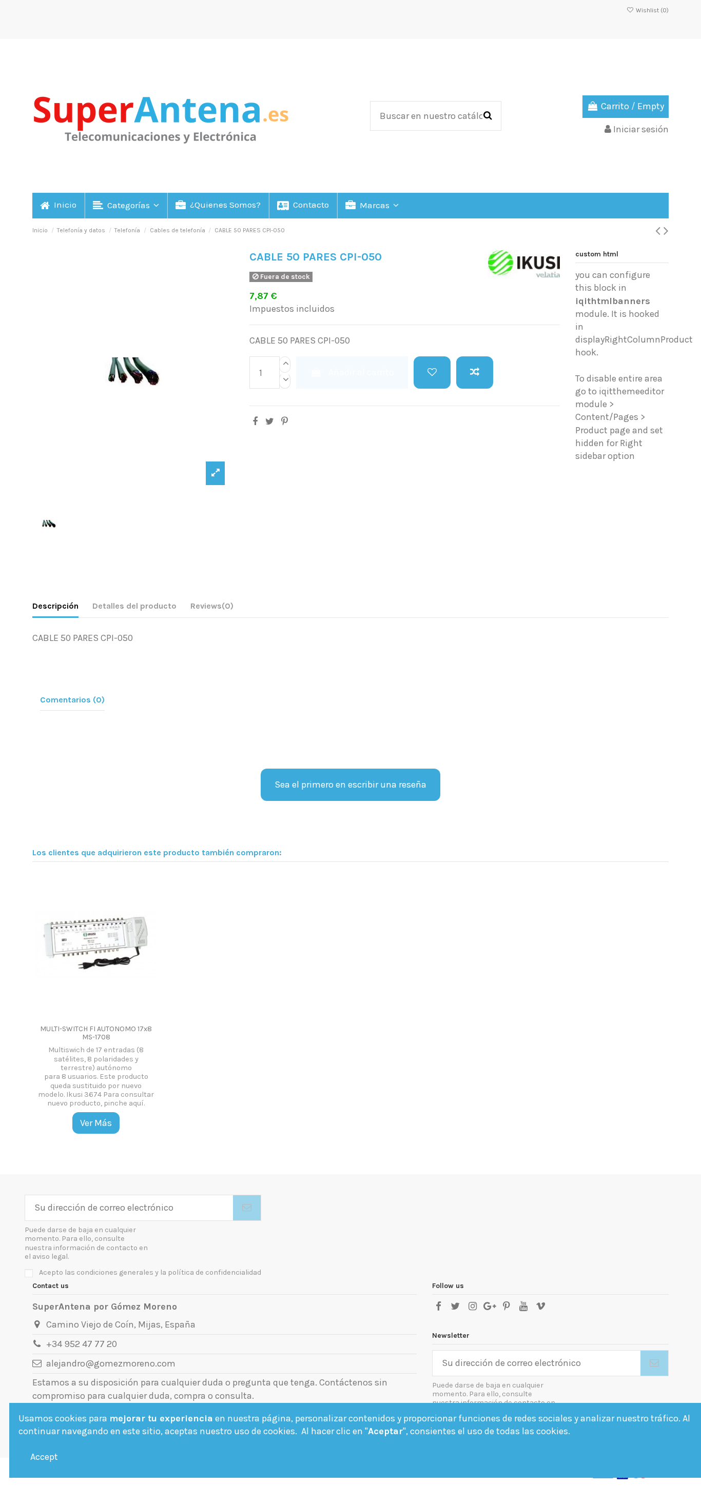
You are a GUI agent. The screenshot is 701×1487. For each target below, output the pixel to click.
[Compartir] (255, 421)
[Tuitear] (269, 421)
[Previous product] (659, 231)
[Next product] (666, 231)
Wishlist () (651, 10)
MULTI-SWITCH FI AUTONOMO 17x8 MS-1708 (96, 1033)
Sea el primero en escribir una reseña (350, 784)
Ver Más (96, 1123)
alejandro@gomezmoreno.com (111, 1363)
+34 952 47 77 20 (81, 1344)
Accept (44, 1456)
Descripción (55, 606)
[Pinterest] (284, 421)
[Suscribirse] (247, 1207)
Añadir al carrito (361, 372)
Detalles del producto (134, 606)
